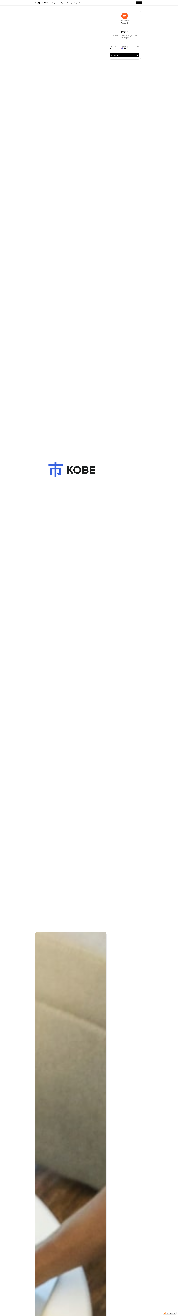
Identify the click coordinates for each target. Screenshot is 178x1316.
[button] (43, 3)
